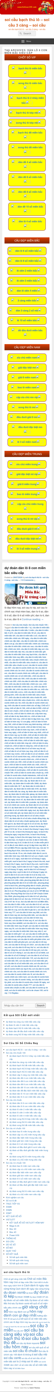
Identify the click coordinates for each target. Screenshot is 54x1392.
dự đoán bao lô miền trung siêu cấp (24, 1131)
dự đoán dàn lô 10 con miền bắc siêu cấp (27, 1093)
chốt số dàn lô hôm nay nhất (29, 732)
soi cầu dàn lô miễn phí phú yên (27, 940)
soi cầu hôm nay (24, 1344)
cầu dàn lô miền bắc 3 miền (22, 630)
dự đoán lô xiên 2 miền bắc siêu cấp (22, 1025)
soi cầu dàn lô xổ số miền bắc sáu (18, 963)
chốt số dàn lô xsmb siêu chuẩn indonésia (26, 774)
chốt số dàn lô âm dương (29, 710)
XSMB (9, 1206)
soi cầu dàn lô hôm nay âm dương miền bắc (25, 913)
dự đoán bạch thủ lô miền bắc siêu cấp (23, 1028)
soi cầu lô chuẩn (25, 1350)
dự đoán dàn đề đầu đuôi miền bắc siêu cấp (25, 1031)
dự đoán (29, 1293)
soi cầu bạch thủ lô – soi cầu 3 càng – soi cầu (27, 22)
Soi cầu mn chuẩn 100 (16, 1162)
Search (41, 1005)
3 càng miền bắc (27, 300)
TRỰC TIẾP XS (13, 1203)
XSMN (9, 1210)
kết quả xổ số (15, 1319)
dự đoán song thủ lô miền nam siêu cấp (26, 1191)
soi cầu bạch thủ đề (26, 1340)
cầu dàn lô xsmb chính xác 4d (24, 667)
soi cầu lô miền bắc (17, 990)
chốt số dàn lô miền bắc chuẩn (26, 737)
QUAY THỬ (11, 1250)
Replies (13, 993)
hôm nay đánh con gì (19, 1311)
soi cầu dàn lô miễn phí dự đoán (17, 936)
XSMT (9, 1213)
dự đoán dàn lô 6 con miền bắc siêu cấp (26, 1103)
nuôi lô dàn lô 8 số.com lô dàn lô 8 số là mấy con (24, 874)
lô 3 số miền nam (27, 442)
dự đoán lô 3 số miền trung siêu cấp (25, 1144)
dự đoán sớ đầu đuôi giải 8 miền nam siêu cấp (29, 1181)
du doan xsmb (15, 1292)
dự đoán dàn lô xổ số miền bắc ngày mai (26, 809)
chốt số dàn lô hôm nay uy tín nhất (26, 733)
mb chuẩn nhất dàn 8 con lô (35, 853)
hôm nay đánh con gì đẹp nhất (23, 1313)
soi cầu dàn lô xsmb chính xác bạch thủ (25, 967)
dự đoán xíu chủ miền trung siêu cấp (25, 1159)
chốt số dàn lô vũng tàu (23, 745)
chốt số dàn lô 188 (17, 708)
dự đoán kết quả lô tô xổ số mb (27, 823)
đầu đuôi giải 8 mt (27, 528)
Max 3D (12, 1228)
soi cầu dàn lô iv (30, 923)
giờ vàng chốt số (25, 1308)
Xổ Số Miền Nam (19, 1368)
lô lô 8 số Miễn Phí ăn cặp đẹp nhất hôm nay (26, 846)
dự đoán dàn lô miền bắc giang (21, 794)
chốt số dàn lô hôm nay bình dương (27, 724)
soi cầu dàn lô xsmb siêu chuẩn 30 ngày (29, 982)
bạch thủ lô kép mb (27, 112)
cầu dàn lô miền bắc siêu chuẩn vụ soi (26, 663)
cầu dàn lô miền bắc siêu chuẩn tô (23, 662)
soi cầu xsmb (12, 1358)
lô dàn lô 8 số (27, 842)
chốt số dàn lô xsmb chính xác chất (24, 764)
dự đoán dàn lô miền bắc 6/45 (26, 788)
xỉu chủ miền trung (27, 464)
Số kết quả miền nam (18, 1263)
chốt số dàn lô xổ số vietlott (32, 753)
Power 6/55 (14, 1235)
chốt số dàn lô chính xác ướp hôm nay (30, 713)
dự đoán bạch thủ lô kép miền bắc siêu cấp (28, 1068)
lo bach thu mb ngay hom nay (27, 837)
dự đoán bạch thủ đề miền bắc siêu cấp (26, 1065)
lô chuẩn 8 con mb (24, 839)
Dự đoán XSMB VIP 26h (39, 1297)
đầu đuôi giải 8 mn (27, 417)
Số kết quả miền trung (19, 1260)
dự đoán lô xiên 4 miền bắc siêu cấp (25, 1115)
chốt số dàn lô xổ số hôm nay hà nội (30, 748)
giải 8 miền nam (27, 377)
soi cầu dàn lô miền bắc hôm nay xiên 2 (26, 931)
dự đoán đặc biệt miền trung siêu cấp (25, 1137)
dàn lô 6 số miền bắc (27, 250)
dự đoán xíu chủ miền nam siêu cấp (25, 1194)
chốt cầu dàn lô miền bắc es (28, 689)
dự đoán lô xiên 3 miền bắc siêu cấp (25, 1112)
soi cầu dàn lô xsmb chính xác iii (18, 974)
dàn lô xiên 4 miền (27, 290)
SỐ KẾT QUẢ (12, 1254)
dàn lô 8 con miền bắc (35, 778)
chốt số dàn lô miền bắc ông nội (17, 743)
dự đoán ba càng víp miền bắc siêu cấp (23, 1021)
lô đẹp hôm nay (21, 1321)
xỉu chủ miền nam (27, 357)
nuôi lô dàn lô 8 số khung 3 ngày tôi (32, 872)
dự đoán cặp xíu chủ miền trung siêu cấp (27, 1134)
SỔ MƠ (9, 1247)
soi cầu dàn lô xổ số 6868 (34, 952)
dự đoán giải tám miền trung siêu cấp (25, 1140)
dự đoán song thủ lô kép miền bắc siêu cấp (25, 1034)
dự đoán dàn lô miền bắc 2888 (26, 783)
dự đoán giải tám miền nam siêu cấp (25, 1175)
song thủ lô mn (27, 407)
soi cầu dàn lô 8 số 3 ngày (34, 907)
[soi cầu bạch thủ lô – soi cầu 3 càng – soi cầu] (27, 13)
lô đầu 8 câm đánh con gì (18, 845)
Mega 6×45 (14, 1225)
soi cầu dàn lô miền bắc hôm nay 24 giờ (26, 924)
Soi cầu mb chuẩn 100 (38, 624)
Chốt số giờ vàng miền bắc (15, 1278)
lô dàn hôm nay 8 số (12, 842)
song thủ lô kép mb (27, 122)
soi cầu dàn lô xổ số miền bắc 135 (18, 958)
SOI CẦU (10, 1241)
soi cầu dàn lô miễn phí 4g (37, 933)
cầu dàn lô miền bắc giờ (36, 651)
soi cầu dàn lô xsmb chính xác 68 (25, 966)
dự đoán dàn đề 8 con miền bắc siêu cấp (27, 1084)
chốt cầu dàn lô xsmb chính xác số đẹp (24, 705)
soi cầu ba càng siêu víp (24, 1332)
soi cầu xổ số (27, 1358)
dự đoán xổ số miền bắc (16, 1300)
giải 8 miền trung (27, 484)
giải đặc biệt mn (27, 367)
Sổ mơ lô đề (11, 1200)
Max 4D (12, 1232)
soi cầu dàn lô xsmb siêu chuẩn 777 (27, 983)
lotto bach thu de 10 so (30, 850)
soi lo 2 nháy (20, 1361)
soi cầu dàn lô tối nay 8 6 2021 (21, 944)
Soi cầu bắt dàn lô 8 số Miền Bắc (34, 901)
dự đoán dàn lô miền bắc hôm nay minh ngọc (26, 795)
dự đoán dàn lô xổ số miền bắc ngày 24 (28, 807)
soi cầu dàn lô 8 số (34, 904)
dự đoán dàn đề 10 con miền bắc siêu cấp (27, 1087)
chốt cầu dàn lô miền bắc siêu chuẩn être (25, 698)
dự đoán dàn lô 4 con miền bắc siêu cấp (26, 1096)
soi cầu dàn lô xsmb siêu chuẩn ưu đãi (24, 986)
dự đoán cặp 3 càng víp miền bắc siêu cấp (27, 1074)
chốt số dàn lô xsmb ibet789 (35, 767)
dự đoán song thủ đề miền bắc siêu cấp (26, 1125)
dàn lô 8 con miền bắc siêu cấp (26, 779)
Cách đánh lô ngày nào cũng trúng (26, 1287)
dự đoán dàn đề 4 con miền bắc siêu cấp (27, 1078)
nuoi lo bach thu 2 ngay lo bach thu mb (29, 861)
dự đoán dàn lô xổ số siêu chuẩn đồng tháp (28, 818)
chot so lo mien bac (16, 778)
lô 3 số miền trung (27, 548)
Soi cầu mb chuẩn (20, 624)
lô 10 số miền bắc (27, 320)
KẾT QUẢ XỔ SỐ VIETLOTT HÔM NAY (26, 1222)
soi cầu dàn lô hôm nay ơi (23, 920)
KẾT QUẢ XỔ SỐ (13, 1216)
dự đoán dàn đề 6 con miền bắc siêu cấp (27, 1081)
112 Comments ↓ (28, 580)
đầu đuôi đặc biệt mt (27, 538)
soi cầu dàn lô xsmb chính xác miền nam (24, 975)
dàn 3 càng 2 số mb (27, 310)
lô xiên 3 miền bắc (27, 280)
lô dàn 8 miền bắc (40, 839)
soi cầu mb (40, 1354)
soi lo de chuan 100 (34, 990)
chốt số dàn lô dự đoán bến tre (17, 716)
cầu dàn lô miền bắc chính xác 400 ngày (25, 637)
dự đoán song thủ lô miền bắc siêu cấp (26, 1122)
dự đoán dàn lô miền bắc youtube (22, 802)
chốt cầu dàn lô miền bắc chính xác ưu (25, 685)
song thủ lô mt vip (27, 518)
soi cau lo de (25, 1326)
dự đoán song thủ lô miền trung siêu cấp (26, 1156)
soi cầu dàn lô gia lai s (27, 909)
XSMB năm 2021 (11, 1364)
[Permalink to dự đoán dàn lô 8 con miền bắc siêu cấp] (25, 604)
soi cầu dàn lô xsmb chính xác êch (31, 971)
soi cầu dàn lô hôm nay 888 (27, 912)
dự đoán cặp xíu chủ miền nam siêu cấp (26, 1169)
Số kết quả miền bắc (18, 1257)
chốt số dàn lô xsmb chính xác (21, 759)
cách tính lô (17, 1285)
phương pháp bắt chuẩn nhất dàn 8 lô (20, 877)
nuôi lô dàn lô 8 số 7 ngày (27, 866)
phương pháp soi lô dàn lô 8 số (26, 896)
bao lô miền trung (27, 494)
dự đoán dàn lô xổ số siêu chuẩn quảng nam (26, 819)
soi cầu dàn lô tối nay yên (29, 950)
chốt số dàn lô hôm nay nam (22, 729)
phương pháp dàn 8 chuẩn (30, 885)
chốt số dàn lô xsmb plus (15, 770)
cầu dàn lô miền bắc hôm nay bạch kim (21, 654)
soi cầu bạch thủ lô (23, 1336)
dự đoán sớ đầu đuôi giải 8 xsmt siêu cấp (27, 1147)
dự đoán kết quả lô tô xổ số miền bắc (26, 825)
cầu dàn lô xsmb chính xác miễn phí (23, 673)
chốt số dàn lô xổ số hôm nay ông (18, 751)
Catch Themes (35, 1388)
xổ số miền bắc (25, 1364)
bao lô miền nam (27, 387)
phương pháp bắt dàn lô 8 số (36, 880)
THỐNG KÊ (11, 1238)
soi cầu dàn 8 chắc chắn (14, 904)
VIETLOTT (10, 1219)
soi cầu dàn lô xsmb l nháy (20, 979)
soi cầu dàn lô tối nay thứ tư (24, 947)
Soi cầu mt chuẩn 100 (15, 1128)
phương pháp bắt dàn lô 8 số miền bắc (20, 882)
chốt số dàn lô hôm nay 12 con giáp (26, 720)
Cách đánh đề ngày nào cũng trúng (32, 1288)
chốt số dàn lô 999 (33, 708)
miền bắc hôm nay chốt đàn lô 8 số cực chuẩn (24, 856)
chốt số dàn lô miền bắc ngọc (35, 740)
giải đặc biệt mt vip (27, 474)
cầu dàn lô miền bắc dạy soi (32, 649)
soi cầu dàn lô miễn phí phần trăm (32, 939)
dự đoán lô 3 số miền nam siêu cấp (24, 1178)
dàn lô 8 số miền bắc (27, 260)
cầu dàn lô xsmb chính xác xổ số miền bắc (26, 674)
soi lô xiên (32, 1361)
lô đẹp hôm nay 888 (37, 845)
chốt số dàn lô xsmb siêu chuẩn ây (29, 772)
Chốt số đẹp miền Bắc (23, 1282)
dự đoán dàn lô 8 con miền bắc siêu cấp (26, 1106)
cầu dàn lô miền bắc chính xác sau (19, 646)
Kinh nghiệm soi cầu (15, 1197)
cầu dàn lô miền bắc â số (26, 635)
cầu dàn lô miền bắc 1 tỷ (21, 627)
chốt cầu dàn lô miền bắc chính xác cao (25, 684)
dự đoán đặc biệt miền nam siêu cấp (25, 1172)
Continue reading (32, 619)
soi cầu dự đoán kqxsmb (27, 1343)
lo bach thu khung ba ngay (27, 831)
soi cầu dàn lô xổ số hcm (37, 955)
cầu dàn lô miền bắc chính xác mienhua (32, 643)
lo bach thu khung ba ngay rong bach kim (26, 833)
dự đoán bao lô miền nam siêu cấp (24, 1165)
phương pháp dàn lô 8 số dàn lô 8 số (26, 886)
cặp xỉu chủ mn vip (27, 397)
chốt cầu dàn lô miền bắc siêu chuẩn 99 (25, 697)
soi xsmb (42, 1361)
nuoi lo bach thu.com (29, 864)
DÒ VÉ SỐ (11, 1244)
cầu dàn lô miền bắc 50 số (25, 633)
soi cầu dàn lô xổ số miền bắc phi (33, 960)
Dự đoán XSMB (22, 1296)
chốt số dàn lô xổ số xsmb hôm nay (26, 755)
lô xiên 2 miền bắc (27, 270)
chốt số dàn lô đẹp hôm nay (32, 718)
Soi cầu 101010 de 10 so (35, 899)
